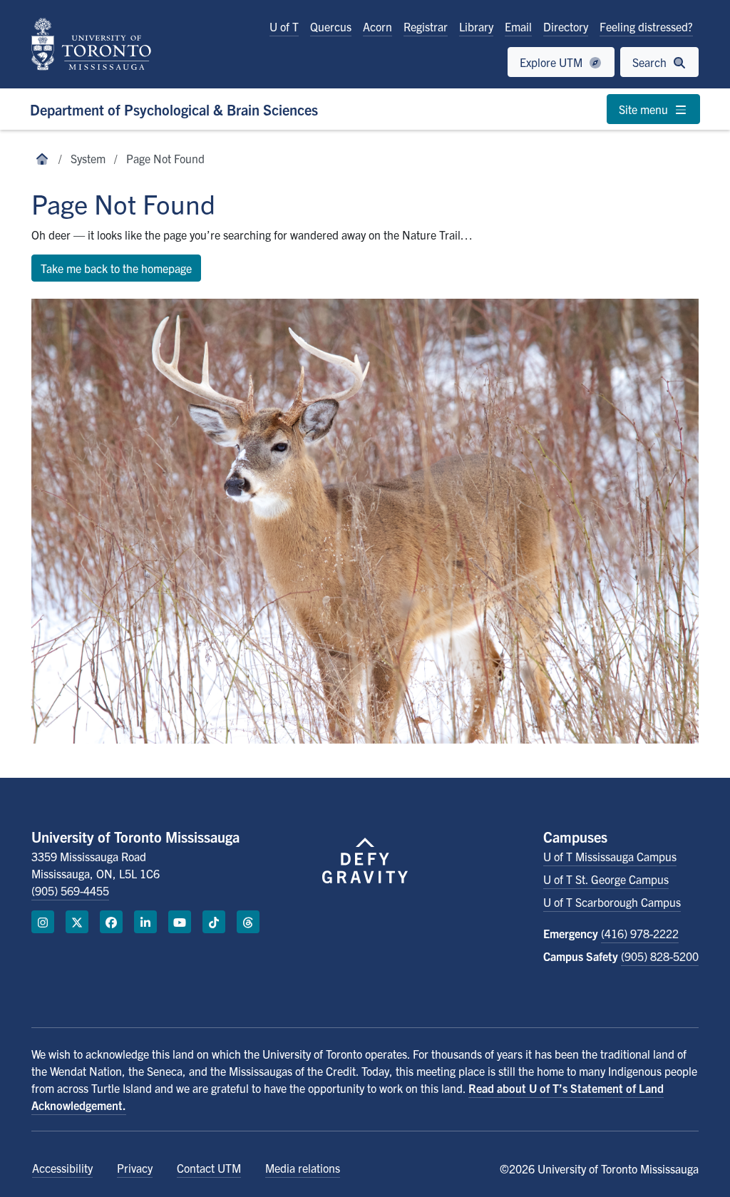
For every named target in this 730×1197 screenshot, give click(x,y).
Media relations (302, 1168)
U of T (284, 26)
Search (650, 62)
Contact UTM (209, 1168)
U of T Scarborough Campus (612, 902)
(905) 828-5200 (660, 956)
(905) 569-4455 (70, 890)
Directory (565, 26)
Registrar (425, 26)
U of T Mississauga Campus (610, 856)
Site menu (645, 109)
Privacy (135, 1168)
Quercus (330, 26)
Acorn (377, 26)
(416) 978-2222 (640, 933)
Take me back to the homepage (116, 268)
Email (518, 26)
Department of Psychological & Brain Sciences (174, 109)
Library (476, 26)
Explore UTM (552, 62)
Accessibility (62, 1168)
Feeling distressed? (646, 26)
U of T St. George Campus (606, 879)
